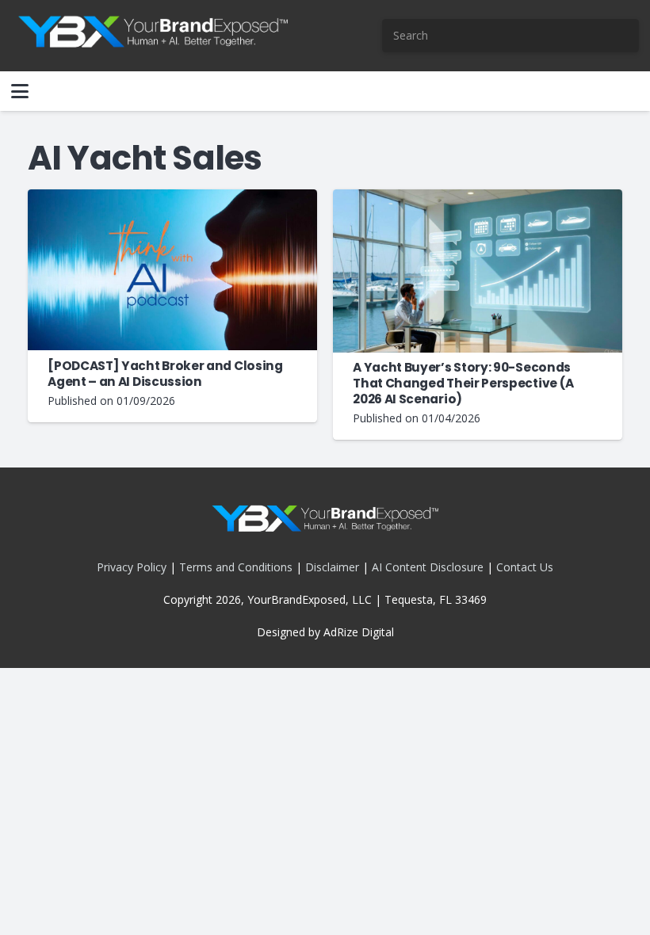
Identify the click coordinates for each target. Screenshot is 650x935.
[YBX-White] (152, 35)
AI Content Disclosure (428, 566)
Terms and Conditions (235, 566)
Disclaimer (332, 566)
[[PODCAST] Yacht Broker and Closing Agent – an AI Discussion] (172, 269)
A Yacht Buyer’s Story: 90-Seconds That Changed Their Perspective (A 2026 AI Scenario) (463, 383)
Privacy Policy (131, 566)
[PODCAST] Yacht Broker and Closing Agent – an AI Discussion (165, 373)
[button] (19, 91)
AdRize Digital (358, 631)
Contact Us (524, 566)
